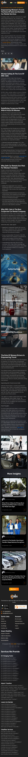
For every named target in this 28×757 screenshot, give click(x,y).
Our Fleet (3, 623)
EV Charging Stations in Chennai (8, 670)
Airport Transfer (5, 633)
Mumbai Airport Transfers (7, 687)
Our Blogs (3, 626)
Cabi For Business (6, 635)
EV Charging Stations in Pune (8, 661)
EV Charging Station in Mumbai (8, 659)
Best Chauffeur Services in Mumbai (9, 733)
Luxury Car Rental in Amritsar (8, 724)
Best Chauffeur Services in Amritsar (9, 754)
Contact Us (4, 628)
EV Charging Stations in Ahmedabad (9, 668)
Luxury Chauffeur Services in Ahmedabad (11, 742)
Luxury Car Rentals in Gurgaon (8, 714)
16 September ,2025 (7, 583)
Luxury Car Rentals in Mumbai (8, 704)
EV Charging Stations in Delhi (8, 658)
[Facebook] (10, 646)
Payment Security (19, 623)
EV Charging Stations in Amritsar (9, 680)
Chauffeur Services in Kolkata (8, 740)
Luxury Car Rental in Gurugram (8, 723)
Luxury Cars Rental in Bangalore (8, 706)
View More (13, 589)
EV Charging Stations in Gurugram (9, 671)
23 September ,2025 (7, 510)
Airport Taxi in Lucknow (19, 695)
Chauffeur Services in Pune (7, 735)
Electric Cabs (4, 638)
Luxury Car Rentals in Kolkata (8, 712)
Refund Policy (18, 621)
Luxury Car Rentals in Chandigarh (9, 718)
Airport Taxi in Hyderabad (7, 695)
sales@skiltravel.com (8, 613)
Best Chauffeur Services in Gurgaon (9, 736)
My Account (18, 619)
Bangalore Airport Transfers (7, 688)
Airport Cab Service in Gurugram (8, 690)
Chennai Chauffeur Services (7, 743)
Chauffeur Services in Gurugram (8, 745)
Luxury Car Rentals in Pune (7, 709)
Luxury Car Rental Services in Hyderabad (10, 721)
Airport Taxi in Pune (18, 687)
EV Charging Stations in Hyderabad (9, 673)
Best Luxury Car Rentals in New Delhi (9, 726)
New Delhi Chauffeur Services (8, 731)
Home (2, 619)
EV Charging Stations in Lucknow (9, 677)
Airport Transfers (6, 683)
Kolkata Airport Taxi (18, 692)
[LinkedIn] (18, 646)
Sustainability (4, 640)
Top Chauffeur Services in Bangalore (9, 738)
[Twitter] (16, 646)
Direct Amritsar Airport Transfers (8, 699)
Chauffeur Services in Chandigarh (9, 752)
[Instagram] (13, 646)
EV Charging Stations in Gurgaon (9, 663)
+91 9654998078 (6, 611)
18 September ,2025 (7, 545)
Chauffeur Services (7, 729)
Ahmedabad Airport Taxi (7, 694)
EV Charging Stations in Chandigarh (9, 678)
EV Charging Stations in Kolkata (8, 666)
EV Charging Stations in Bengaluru (9, 675)
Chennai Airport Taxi (18, 694)
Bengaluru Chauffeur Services (8, 748)
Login (15, 2)
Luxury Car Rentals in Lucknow (8, 711)
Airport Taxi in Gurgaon (20, 688)
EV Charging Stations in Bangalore (9, 664)
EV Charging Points (7, 656)
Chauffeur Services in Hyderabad (9, 747)
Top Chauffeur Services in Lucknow (9, 750)
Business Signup (21, 2)
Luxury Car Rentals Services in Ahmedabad (11, 707)
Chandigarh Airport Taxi (6, 697)
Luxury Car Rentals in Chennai (8, 716)
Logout (17, 628)
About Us (3, 621)
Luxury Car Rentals (7, 702)
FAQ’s (16, 626)
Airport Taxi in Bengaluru (7, 692)
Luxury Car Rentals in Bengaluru (8, 719)
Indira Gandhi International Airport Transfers (11, 685)
